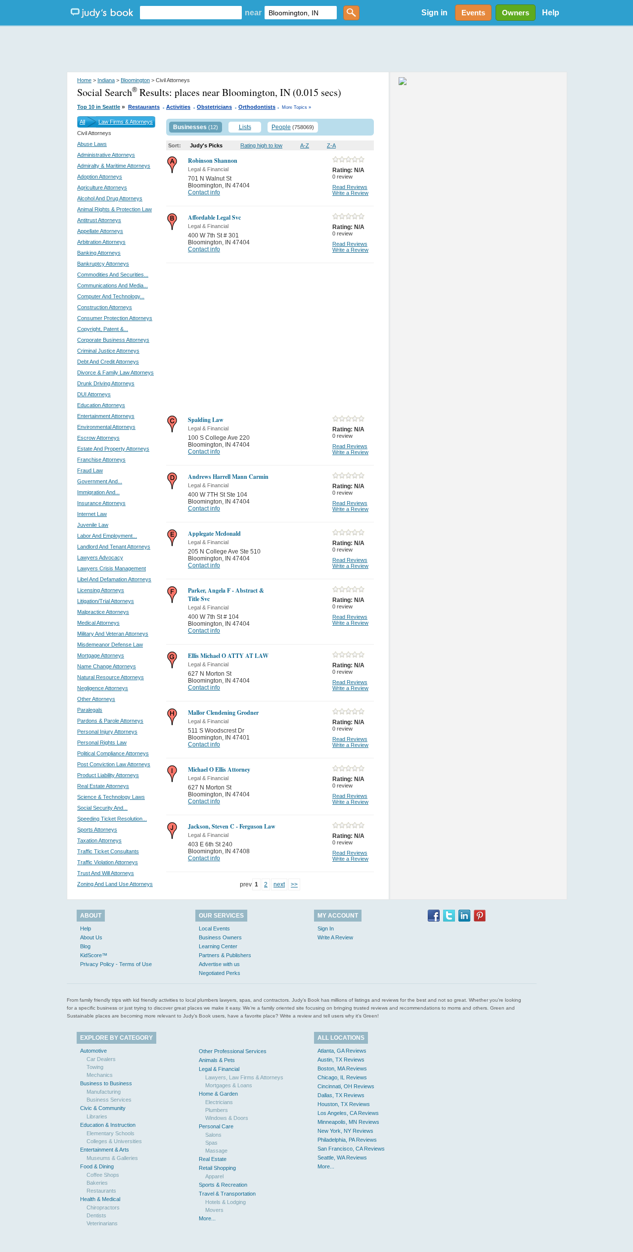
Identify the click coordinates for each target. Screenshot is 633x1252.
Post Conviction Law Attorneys (113, 764)
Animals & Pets (217, 1060)
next (279, 884)
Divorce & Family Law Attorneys (115, 372)
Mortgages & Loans (228, 1085)
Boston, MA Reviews (342, 1068)
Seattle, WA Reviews (342, 1157)
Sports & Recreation (223, 1185)
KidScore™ (93, 955)
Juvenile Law (92, 525)
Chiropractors (103, 1207)
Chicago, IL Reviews (342, 1077)
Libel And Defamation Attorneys (114, 579)
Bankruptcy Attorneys (103, 264)
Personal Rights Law (102, 742)
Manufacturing (104, 1092)
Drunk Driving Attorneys (106, 383)
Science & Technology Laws (111, 797)
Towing (95, 1067)
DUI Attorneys (94, 394)
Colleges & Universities (114, 1141)
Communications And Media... (112, 285)
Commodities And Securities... (112, 275)
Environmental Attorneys (106, 427)
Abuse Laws (92, 144)
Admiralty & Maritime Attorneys (113, 166)
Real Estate (212, 1159)
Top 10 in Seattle (98, 107)
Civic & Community (103, 1108)
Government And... (99, 481)
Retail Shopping (217, 1168)
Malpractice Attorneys (103, 612)
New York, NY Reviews (345, 1131)
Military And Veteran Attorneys (112, 634)
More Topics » (296, 107)
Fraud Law (90, 470)
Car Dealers (101, 1059)
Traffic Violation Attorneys (107, 862)
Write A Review (335, 937)
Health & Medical (100, 1199)
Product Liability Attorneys (108, 775)
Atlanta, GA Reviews (341, 1051)
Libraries (97, 1116)
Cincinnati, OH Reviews (345, 1086)
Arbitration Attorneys (101, 242)
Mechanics (100, 1075)
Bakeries (97, 1183)
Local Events (214, 928)
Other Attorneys (96, 699)
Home (84, 80)
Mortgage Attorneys (100, 655)
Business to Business (106, 1083)
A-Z (304, 145)
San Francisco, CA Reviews (351, 1149)
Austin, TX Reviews (340, 1060)
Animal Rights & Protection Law (114, 209)
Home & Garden (218, 1094)
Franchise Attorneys (101, 460)
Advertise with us (219, 964)
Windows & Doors (226, 1118)
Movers (214, 1210)
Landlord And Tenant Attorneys (113, 547)
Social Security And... (102, 808)
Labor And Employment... (107, 536)
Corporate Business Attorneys (113, 340)
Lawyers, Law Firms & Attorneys (244, 1077)
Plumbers (216, 1110)
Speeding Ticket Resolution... (112, 819)
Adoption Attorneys (99, 177)
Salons (213, 1135)
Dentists (96, 1215)
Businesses (190, 127)
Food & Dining (97, 1166)
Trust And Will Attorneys (105, 873)
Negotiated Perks (219, 973)
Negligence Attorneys (102, 688)
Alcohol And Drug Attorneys (109, 198)
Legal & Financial (219, 1069)
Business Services (109, 1100)
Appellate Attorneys (100, 231)
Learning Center (218, 946)
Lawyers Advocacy (100, 557)
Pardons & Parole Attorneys (110, 721)
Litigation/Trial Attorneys (105, 601)
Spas (211, 1143)
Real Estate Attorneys (103, 786)
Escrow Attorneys (98, 438)
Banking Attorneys (99, 253)
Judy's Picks (206, 145)
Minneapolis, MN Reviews (348, 1122)
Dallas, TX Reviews (340, 1095)
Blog (85, 946)
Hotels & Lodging (225, 1202)
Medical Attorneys (98, 623)
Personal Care (216, 1126)
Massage (216, 1151)
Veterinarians (102, 1223)
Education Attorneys (101, 405)
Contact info (204, 192)
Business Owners (220, 937)
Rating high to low (261, 145)
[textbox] (191, 12)
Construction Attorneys (104, 307)
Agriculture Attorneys (102, 187)
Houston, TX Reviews (343, 1104)
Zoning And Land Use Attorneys (115, 884)
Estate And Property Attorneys (113, 449)
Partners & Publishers (225, 955)
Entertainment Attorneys (106, 416)
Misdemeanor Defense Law (110, 645)
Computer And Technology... (110, 296)
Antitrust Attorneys (99, 220)
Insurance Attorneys (101, 503)
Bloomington (135, 80)
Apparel (214, 1176)
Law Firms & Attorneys (125, 122)
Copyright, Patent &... (102, 329)
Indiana (106, 80)
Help (550, 12)
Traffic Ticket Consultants (108, 851)
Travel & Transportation (227, 1194)
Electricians (219, 1102)
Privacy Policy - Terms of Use (116, 964)
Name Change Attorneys (106, 666)
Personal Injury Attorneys (107, 732)
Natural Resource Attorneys (110, 677)
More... (207, 1218)
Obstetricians (214, 107)
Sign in (434, 12)
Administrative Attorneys (106, 155)
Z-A (331, 145)
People (281, 127)
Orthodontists (256, 107)
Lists (245, 127)
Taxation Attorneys (99, 840)
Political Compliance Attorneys (113, 753)
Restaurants (144, 107)
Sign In (325, 928)
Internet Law (92, 514)
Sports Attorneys (97, 830)
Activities (178, 107)
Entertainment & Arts (104, 1150)
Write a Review (350, 193)
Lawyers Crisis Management (111, 568)
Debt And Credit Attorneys (108, 362)
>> (294, 884)
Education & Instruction (108, 1125)
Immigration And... (98, 492)
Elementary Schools (111, 1133)
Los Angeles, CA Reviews (348, 1113)
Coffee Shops (103, 1175)
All (82, 122)
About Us (91, 937)
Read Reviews (349, 187)
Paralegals (89, 710)
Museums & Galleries (112, 1158)
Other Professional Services (233, 1051)
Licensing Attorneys (100, 590)
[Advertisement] (316, 49)
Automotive (93, 1051)
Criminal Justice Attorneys (108, 351)
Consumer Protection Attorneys (114, 318)
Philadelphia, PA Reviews (347, 1140)
